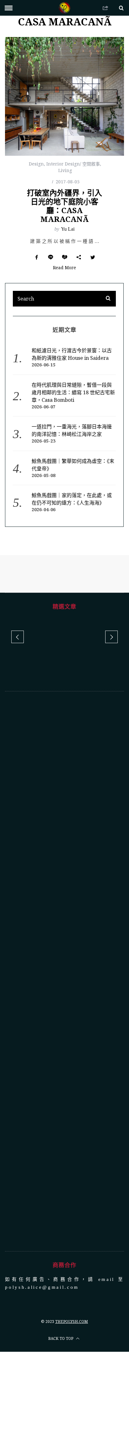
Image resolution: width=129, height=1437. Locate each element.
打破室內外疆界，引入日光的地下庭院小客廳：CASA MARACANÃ (64, 205)
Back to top (61, 1338)
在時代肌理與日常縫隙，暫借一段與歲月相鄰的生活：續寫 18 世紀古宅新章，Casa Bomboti (73, 392)
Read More (64, 267)
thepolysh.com (71, 1321)
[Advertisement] (64, 971)
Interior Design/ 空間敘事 (73, 164)
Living (65, 170)
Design (36, 164)
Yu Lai (68, 229)
